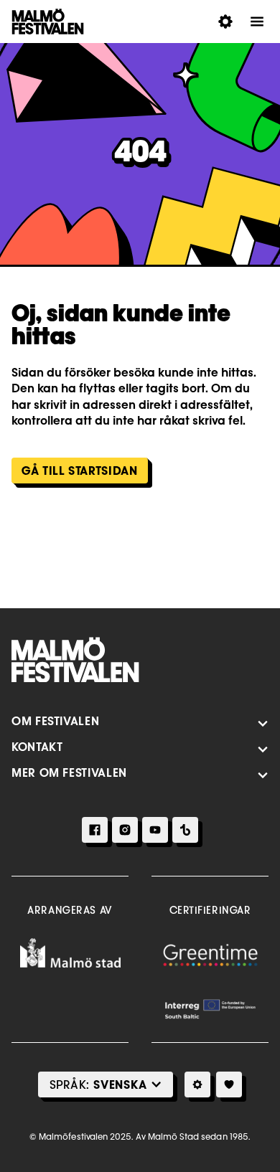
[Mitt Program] (229, 1084)
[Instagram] (125, 830)
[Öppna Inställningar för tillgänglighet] (225, 21)
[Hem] (75, 660)
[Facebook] (95, 830)
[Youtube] (155, 830)
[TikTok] (185, 830)
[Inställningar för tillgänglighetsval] (197, 1084)
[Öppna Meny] (257, 21)
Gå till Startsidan (80, 470)
